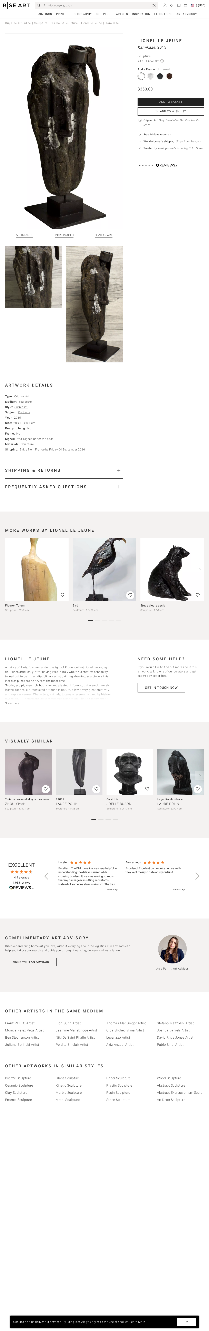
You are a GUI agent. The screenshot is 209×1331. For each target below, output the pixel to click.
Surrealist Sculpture (64, 23)
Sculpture (104, 14)
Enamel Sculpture (18, 1100)
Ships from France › (188, 141)
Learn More (137, 1321)
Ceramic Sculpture (19, 1085)
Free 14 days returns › (157, 134)
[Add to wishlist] (62, 595)
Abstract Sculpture (171, 1085)
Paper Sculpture (118, 1078)
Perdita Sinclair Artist (72, 1045)
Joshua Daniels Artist (173, 1030)
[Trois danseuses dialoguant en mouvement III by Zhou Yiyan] (28, 772)
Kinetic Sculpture (69, 1085)
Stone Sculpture (118, 1100)
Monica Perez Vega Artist (24, 1030)
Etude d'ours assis (152, 605)
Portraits (24, 412)
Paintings (44, 14)
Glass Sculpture (68, 1078)
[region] (122, 876)
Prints (61, 14)
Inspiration (141, 14)
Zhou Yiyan (15, 804)
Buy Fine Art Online (18, 23)
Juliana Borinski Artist (22, 1045)
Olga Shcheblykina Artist (125, 1030)
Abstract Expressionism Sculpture (182, 1093)
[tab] (64, 385)
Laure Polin (67, 804)
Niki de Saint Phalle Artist (75, 1037)
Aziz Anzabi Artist (119, 1045)
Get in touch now (161, 688)
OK (186, 1321)
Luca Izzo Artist (118, 1037)
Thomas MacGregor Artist (126, 1023)
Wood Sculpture (169, 1078)
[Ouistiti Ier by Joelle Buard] (130, 772)
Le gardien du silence (170, 799)
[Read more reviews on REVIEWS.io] (21, 888)
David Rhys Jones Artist (175, 1037)
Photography (81, 14)
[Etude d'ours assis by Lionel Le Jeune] (172, 569)
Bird (75, 605)
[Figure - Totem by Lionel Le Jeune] (37, 569)
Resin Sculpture (118, 1093)
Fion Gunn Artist (68, 1023)
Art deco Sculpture (171, 1100)
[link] (154, 5)
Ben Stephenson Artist (22, 1037)
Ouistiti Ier (113, 799)
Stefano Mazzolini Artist (175, 1023)
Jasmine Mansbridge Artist (76, 1030)
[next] (199, 569)
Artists (122, 14)
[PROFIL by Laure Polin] (79, 772)
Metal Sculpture (68, 1100)
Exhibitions (163, 14)
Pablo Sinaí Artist (170, 1045)
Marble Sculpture (69, 1093)
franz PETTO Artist (19, 1023)
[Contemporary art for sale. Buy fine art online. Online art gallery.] (16, 5)
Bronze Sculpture (18, 1078)
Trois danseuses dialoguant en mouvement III (32, 799)
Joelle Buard (119, 804)
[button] (47, 876)
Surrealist (21, 407)
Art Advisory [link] (187, 14)
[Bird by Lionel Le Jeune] (104, 569)
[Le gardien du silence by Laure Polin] (180, 772)
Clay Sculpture (16, 1093)
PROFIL (60, 799)
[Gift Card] (178, 5)
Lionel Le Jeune (91, 23)
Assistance (24, 234)
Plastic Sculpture (119, 1085)
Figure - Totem (14, 605)
